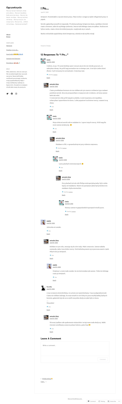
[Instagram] (16, 94)
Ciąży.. (43, 382)
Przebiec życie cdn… (12, 50)
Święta (49, 46)
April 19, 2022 (57, 118)
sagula (49, 221)
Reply (48, 78)
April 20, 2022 (69, 204)
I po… (45, 8)
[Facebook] (12, 94)
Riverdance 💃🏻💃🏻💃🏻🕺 (13, 63)
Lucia (48, 60)
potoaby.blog (54, 84)
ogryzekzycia (14, 7)
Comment (103, 359)
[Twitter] (7, 94)
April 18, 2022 (51, 62)
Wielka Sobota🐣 (47, 379)
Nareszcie (9, 46)
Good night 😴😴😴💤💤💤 (14, 54)
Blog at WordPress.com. (75, 399)
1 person (55, 74)
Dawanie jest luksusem (13, 58)
